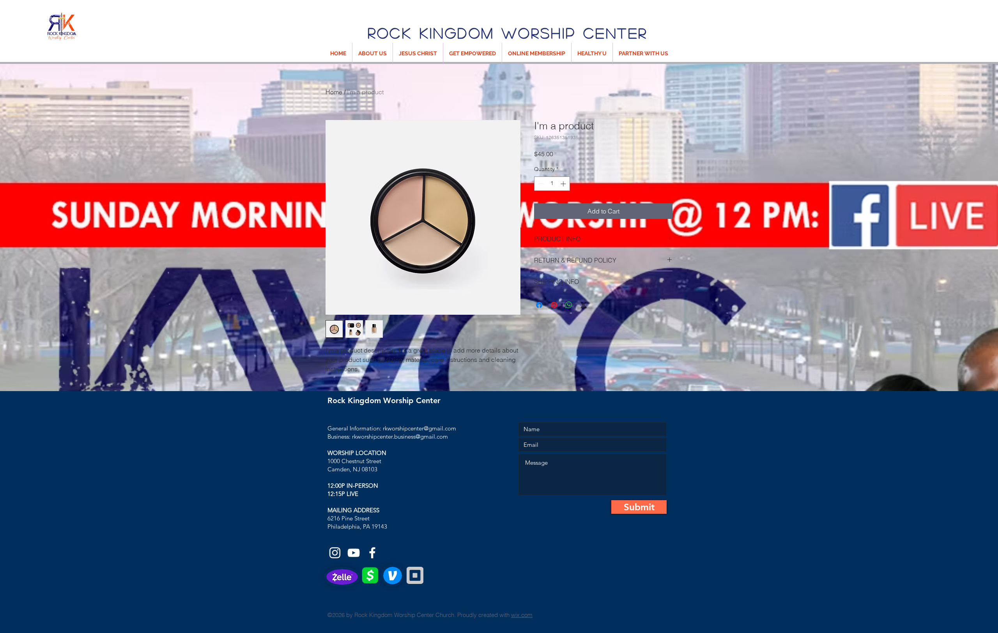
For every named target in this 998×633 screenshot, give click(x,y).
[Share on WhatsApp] (568, 305)
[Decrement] (540, 183)
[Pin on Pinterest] (554, 305)
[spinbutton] (552, 183)
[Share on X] (583, 305)
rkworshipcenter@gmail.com (419, 428)
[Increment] (564, 183)
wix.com (522, 615)
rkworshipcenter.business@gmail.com (400, 436)
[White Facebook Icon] (372, 552)
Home (334, 92)
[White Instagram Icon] (334, 552)
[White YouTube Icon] (353, 552)
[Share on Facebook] (539, 305)
